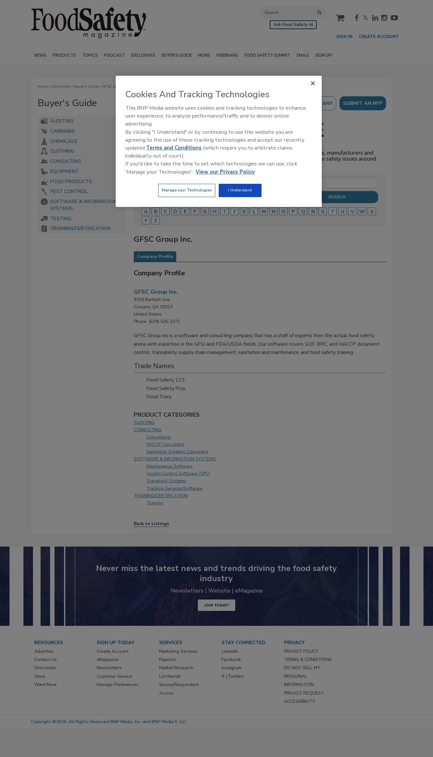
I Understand (240, 190)
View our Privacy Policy (225, 172)
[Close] (313, 83)
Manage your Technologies (187, 190)
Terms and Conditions (174, 147)
